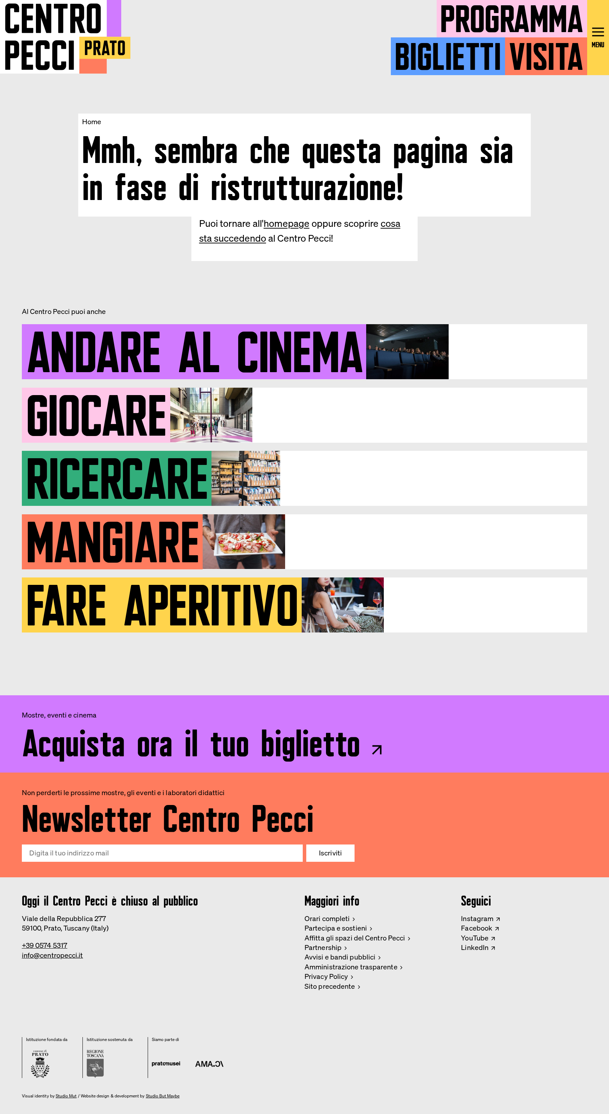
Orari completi (327, 918)
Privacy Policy (326, 976)
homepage (286, 223)
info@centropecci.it (52, 955)
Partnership (323, 947)
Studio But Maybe (163, 1096)
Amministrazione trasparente (351, 966)
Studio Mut (66, 1096)
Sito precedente (329, 986)
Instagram (477, 918)
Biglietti (448, 52)
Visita (546, 52)
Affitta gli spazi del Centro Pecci (354, 938)
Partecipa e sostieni (335, 928)
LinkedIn (474, 947)
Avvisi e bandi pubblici (339, 957)
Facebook (476, 928)
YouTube (474, 938)
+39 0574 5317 (44, 945)
